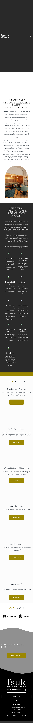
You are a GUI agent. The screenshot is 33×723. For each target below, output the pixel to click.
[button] (30, 36)
